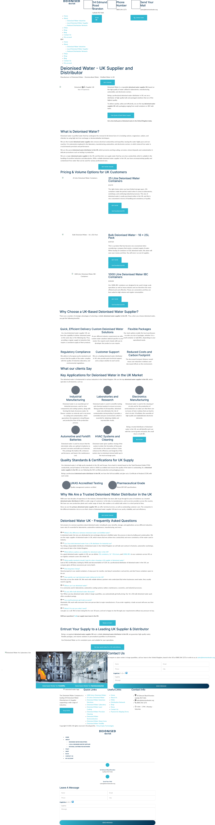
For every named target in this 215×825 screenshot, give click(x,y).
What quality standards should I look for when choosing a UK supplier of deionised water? (94, 560)
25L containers (104, 554)
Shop (65, 30)
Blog (65, 32)
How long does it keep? (72, 569)
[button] (76, 39)
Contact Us (67, 35)
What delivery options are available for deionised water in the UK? (86, 552)
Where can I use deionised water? (75, 585)
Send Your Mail (146, 4)
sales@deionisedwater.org (206, 657)
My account (68, 37)
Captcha (116, 673)
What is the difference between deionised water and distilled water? (87, 533)
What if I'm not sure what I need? (75, 608)
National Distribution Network (77, 25)
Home (66, 16)
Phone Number (121, 4)
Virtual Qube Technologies (105, 726)
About (66, 18)
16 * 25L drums (114, 554)
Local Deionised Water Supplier (77, 23)
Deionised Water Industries (76, 21)
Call (75, 616)
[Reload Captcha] (126, 673)
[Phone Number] (112, 4)
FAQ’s (66, 28)
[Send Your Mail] (135, 4)
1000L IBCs (127, 554)
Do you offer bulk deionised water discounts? (79, 591)
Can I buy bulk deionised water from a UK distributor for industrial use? (88, 543)
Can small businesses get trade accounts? (78, 600)
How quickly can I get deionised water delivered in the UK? (84, 577)
